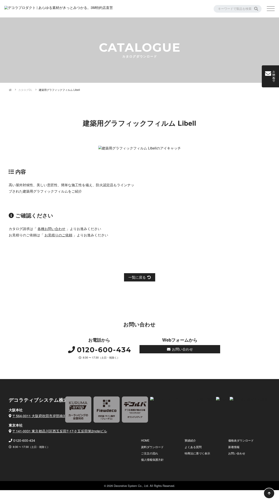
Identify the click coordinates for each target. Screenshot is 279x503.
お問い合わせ (182, 349)
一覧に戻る (137, 277)
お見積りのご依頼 (58, 234)
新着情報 (234, 447)
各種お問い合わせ (51, 228)
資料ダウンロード (152, 447)
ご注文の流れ (149, 453)
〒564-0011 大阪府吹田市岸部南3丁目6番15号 (48, 415)
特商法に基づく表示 (197, 453)
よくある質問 (193, 447)
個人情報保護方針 (152, 459)
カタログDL (25, 89)
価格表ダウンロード (241, 440)
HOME (145, 440)
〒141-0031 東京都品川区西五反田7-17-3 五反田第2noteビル (59, 431)
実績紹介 (190, 440)
